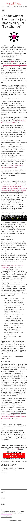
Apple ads (11, 61)
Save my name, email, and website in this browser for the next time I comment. (12, 512)
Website (3, 504)
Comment (4, 473)
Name (3, 492)
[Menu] (3, 10)
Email (3, 498)
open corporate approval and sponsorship (15, 65)
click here (20, 449)
